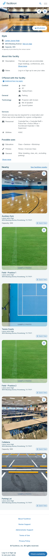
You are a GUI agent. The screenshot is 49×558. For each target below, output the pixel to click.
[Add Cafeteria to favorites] (44, 399)
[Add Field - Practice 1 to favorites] (44, 230)
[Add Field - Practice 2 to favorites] (44, 343)
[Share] (39, 11)
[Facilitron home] (10, 5)
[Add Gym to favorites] (45, 11)
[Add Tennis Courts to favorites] (44, 286)
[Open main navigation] (45, 3)
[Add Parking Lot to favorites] (44, 456)
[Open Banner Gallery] (24, 19)
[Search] (40, 3)
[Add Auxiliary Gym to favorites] (44, 173)
